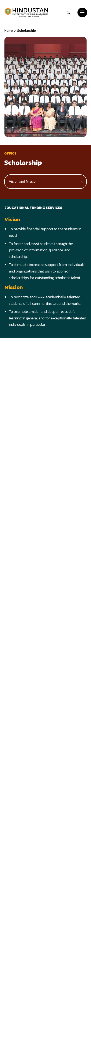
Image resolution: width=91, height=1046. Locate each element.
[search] (68, 12)
